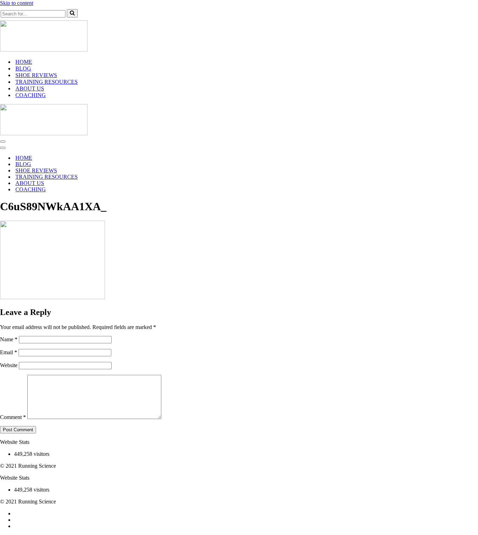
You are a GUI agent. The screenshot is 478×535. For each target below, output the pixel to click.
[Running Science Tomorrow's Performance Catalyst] (43, 50)
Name (8, 339)
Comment (13, 417)
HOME (23, 62)
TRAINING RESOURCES (46, 82)
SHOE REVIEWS (36, 75)
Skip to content (16, 3)
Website (8, 365)
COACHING (30, 95)
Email (8, 352)
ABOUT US (29, 88)
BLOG (23, 68)
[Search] (72, 13)
